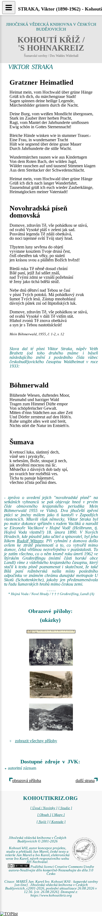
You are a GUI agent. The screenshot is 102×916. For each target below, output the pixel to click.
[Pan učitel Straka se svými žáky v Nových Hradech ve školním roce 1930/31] (51, 652)
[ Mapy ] (58, 815)
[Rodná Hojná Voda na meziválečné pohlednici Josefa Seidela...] (51, 684)
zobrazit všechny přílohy (36, 740)
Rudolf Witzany (30, 541)
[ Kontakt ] (57, 822)
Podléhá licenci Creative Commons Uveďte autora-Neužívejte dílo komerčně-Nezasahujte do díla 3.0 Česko (51, 870)
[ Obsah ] (44, 815)
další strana (85, 780)
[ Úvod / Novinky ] (43, 808)
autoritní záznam (22, 768)
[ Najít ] (42, 822)
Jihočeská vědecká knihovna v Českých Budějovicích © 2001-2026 (37, 839)
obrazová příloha (26, 780)
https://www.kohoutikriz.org (51, 895)
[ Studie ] (65, 808)
